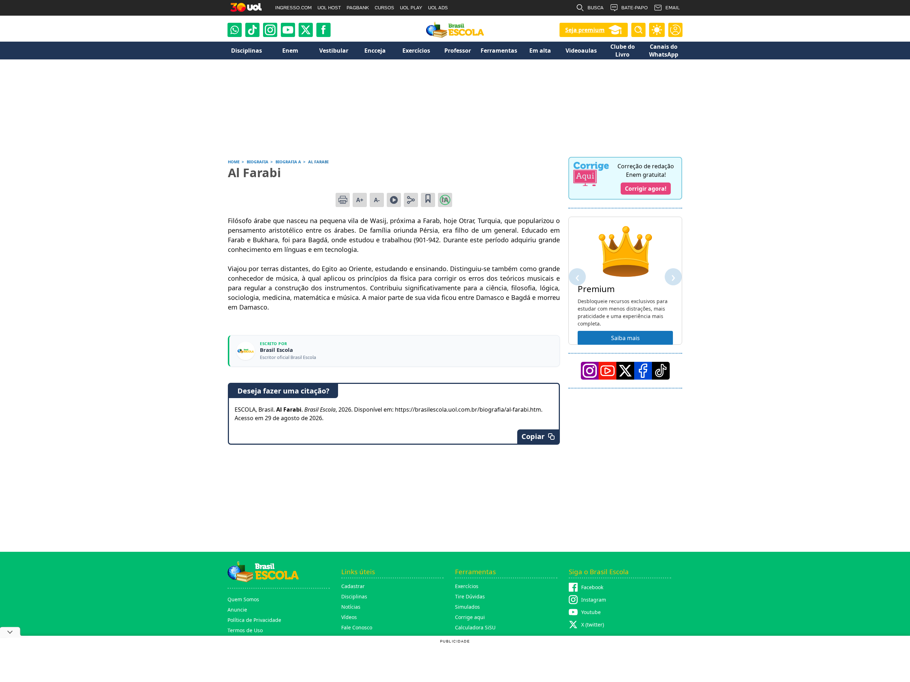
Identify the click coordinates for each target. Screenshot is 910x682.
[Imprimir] (343, 200)
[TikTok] (252, 30)
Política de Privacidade (254, 620)
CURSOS (384, 7)
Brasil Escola (276, 350)
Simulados (467, 606)
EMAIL (672, 7)
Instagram (593, 599)
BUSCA (596, 7)
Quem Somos (243, 599)
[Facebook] (643, 371)
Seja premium (585, 30)
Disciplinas (354, 596)
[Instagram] (270, 30)
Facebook (592, 587)
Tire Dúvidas (470, 596)
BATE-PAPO (634, 7)
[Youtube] (288, 30)
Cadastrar (353, 586)
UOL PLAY (411, 7)
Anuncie (237, 609)
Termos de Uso (245, 630)
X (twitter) (592, 624)
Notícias (350, 606)
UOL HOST (329, 7)
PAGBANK (358, 7)
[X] (306, 30)
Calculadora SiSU (475, 627)
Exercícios (466, 586)
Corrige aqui (470, 617)
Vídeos (349, 617)
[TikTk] (661, 371)
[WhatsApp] (235, 30)
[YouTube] (607, 371)
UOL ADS (438, 7)
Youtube (591, 612)
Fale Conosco (356, 627)
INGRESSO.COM (293, 7)
